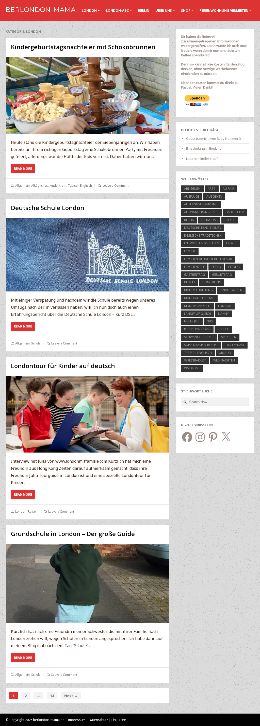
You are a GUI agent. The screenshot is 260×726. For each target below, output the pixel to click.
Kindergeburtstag (199, 298)
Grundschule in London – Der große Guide (73, 533)
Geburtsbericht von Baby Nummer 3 (213, 138)
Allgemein (22, 185)
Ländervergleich (197, 314)
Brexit (229, 220)
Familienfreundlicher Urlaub (208, 259)
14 (52, 695)
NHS (210, 321)
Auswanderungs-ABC (201, 212)
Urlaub (225, 353)
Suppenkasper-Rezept (201, 345)
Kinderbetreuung (198, 290)
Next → (71, 695)
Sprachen (228, 337)
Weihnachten (224, 360)
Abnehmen (192, 188)
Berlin (143, 10)
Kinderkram (58, 185)
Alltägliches (39, 185)
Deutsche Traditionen (202, 228)
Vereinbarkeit (195, 360)
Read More (24, 169)
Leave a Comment (115, 185)
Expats (231, 243)
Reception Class (197, 329)
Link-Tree (118, 719)
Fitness (234, 267)
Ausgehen (214, 196)
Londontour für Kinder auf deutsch (63, 365)
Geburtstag (222, 274)
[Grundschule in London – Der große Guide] (87, 583)
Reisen (33, 511)
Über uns (163, 10)
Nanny (223, 314)
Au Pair (228, 188)
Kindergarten (231, 290)
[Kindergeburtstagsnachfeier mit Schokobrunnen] (87, 95)
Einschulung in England (204, 148)
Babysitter (235, 212)
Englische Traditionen (203, 235)
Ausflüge (191, 196)
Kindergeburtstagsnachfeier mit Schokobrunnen (83, 47)
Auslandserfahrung (201, 204)
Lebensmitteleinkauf (202, 158)
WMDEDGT (192, 368)
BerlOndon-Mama (41, 10)
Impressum (77, 719)
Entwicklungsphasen (201, 243)
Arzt (212, 188)
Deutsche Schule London (47, 207)
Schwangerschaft (199, 337)
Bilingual (209, 220)
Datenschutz (99, 719)
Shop (185, 10)
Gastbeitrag (194, 274)
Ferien (216, 267)
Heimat (189, 282)
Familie (190, 251)
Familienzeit (194, 267)
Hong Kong (211, 282)
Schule (36, 343)
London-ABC (117, 10)
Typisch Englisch (80, 185)
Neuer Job (192, 321)
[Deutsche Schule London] (87, 254)
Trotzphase (235, 345)
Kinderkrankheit (197, 306)
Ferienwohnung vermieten (224, 10)
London (89, 10)
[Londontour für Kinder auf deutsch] (87, 414)
